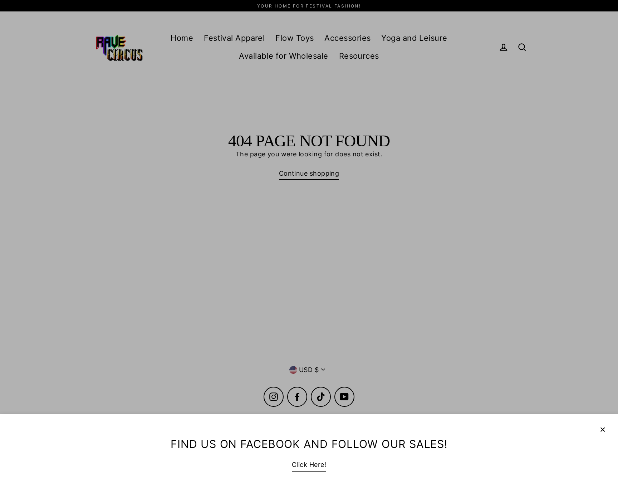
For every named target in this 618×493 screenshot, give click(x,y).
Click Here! (309, 464)
